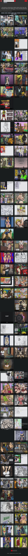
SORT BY (5, 2)
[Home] (0, 11)
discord (20, 553)
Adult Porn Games (4, 7)
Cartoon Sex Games (10, 7)
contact (8, 553)
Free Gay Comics (22, 7)
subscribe (11, 553)
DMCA (14, 553)
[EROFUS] (1, 1)
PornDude (14, 7)
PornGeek (18, 7)
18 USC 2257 (16, 553)
